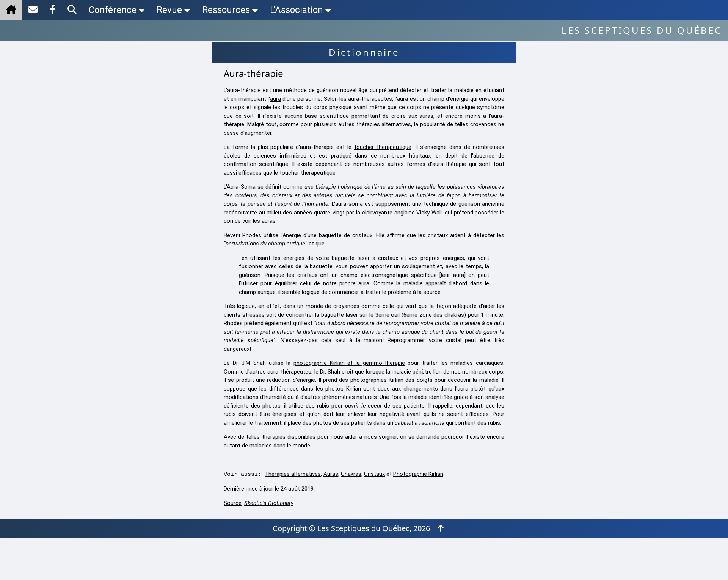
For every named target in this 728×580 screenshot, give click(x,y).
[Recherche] (72, 10)
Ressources (226, 10)
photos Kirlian (343, 388)
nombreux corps (482, 371)
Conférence (112, 10)
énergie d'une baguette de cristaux (327, 235)
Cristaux (374, 474)
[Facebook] (52, 10)
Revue (169, 10)
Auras (330, 474)
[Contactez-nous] (33, 10)
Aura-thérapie (253, 73)
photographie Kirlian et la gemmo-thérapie (349, 363)
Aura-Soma (241, 186)
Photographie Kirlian (418, 474)
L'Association (296, 10)
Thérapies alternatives (293, 474)
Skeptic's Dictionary (268, 503)
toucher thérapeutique (382, 147)
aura (275, 98)
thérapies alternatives (383, 124)
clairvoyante (377, 212)
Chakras (351, 474)
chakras (454, 314)
